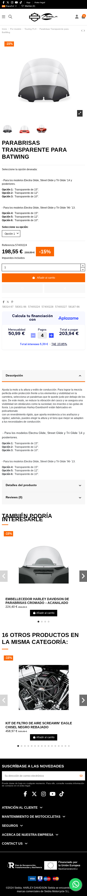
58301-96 (20, 306)
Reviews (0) (14, 497)
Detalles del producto (21, 485)
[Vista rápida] (48, 594)
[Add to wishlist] (22, 288)
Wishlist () (29, 6)
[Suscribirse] (81, 775)
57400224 (34, 306)
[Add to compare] (64, 288)
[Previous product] (82, 30)
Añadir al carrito (46, 277)
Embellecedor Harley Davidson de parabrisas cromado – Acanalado (37, 601)
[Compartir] (3, 301)
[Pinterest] (12, 301)
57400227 (61, 306)
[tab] (43, 376)
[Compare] (43, 594)
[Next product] (84, 30)
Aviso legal (39, 2)
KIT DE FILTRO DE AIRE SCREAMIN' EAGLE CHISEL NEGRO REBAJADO (38, 725)
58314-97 (8, 306)
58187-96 (74, 306)
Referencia (8, 245)
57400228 (47, 306)
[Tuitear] (8, 301)
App (28, 2)
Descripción (14, 375)
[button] (38, 621)
